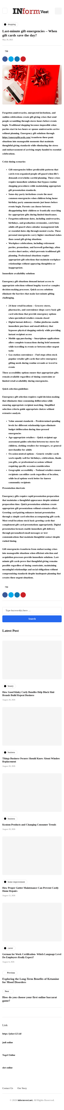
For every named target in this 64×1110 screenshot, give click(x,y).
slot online (7, 1067)
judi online (7, 1042)
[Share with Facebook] (5, 59)
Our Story (22, 1088)
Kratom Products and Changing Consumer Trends (29, 824)
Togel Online (8, 1055)
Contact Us (7, 1088)
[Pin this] (23, 59)
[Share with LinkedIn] (17, 59)
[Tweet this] (11, 59)
